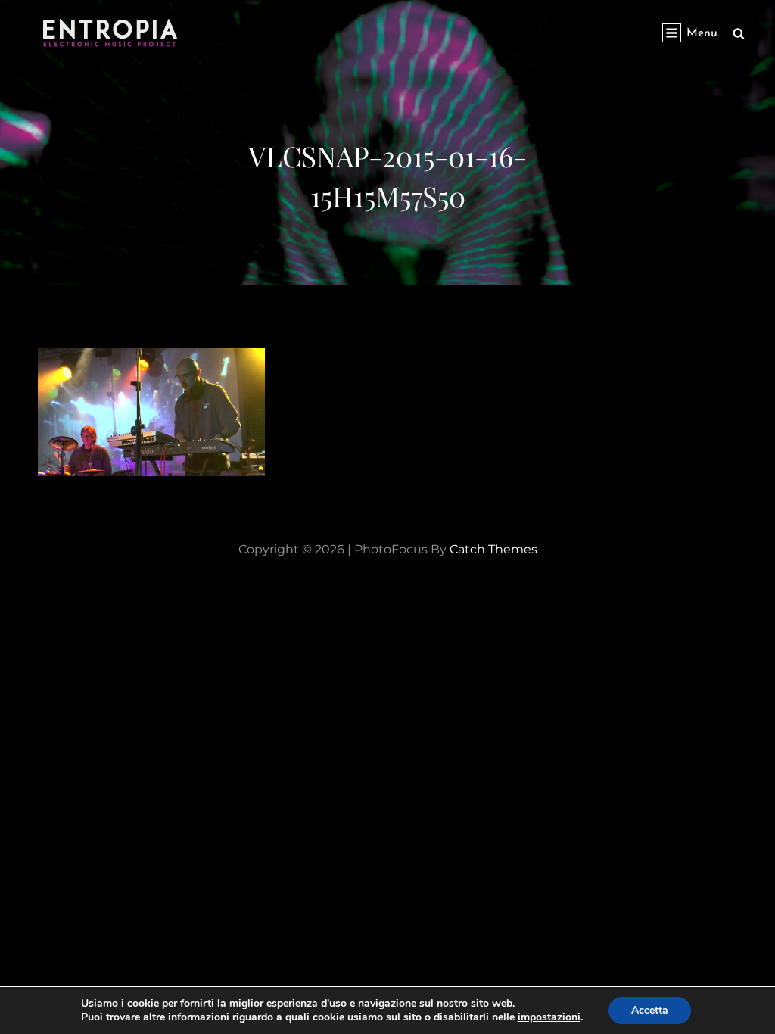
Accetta (649, 1010)
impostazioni (549, 1017)
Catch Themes (493, 549)
